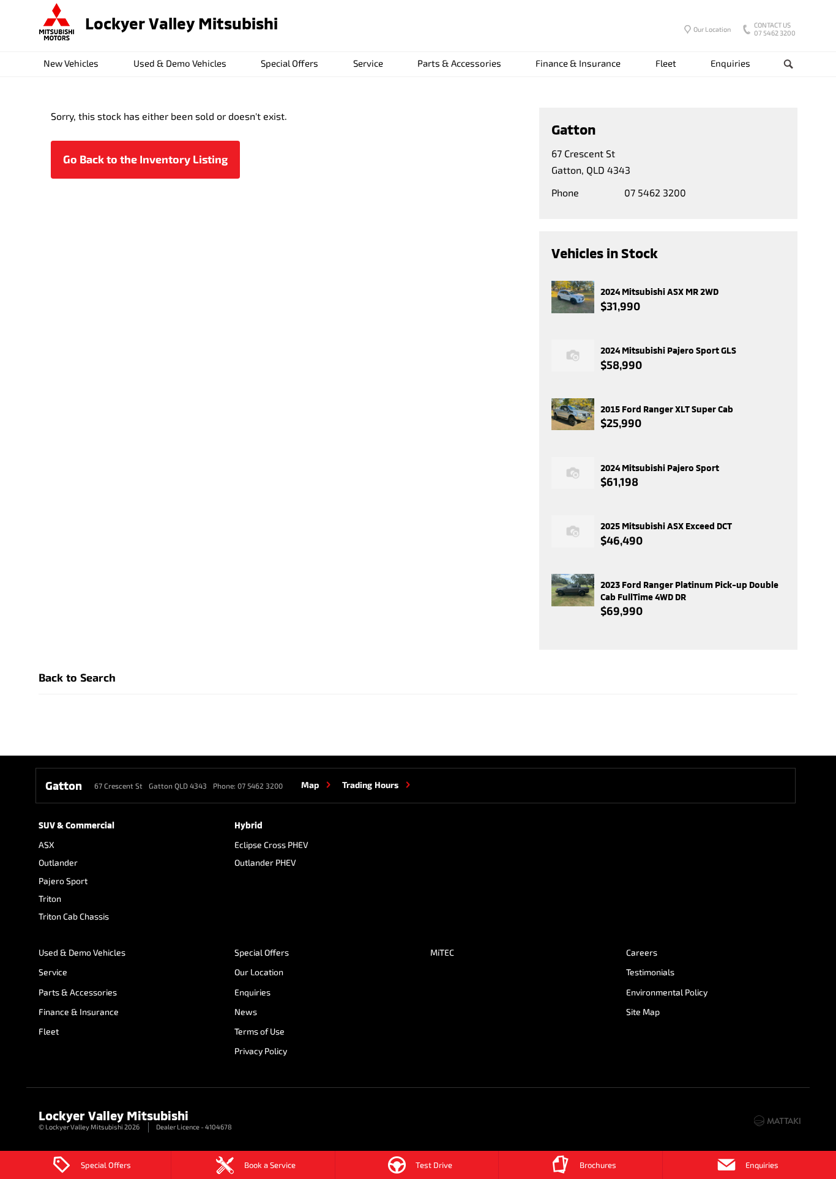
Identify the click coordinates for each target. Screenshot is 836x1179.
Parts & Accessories (459, 63)
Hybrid (248, 825)
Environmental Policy (666, 992)
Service (368, 63)
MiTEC (442, 952)
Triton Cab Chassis (74, 916)
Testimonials (650, 972)
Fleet (665, 63)
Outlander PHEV (265, 862)
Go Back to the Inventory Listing (145, 159)
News (245, 1011)
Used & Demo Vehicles (179, 63)
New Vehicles (71, 63)
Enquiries (730, 63)
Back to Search (77, 677)
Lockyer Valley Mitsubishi (181, 22)
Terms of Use (259, 1031)
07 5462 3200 (775, 30)
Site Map (643, 1011)
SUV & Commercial (76, 825)
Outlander (58, 862)
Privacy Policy (260, 1051)
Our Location (712, 29)
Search (789, 64)
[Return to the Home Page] (50, 1119)
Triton (50, 898)
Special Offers (289, 63)
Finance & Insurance (578, 63)
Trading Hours (370, 784)
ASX (46, 844)
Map (310, 784)
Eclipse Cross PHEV (271, 844)
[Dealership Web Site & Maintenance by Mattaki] (777, 1121)
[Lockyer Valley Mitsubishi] (57, 23)
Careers (641, 952)
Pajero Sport (63, 881)
